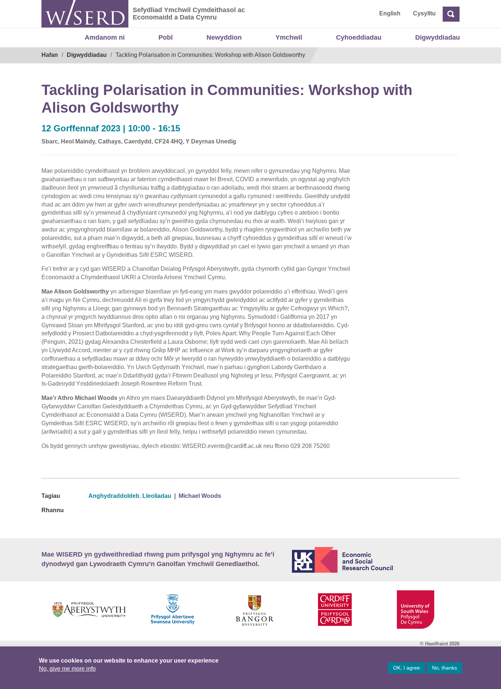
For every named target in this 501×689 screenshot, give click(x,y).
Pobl (165, 37)
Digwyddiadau (437, 37)
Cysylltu (424, 13)
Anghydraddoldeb (113, 496)
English (390, 13)
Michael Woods (200, 496)
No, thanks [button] (444, 668)
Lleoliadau (156, 496)
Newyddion (224, 37)
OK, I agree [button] (406, 668)
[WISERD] (84, 14)
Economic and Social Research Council (376, 560)
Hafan (49, 55)
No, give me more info (67, 669)
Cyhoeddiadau (358, 37)
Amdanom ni (105, 37)
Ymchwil (288, 37)
